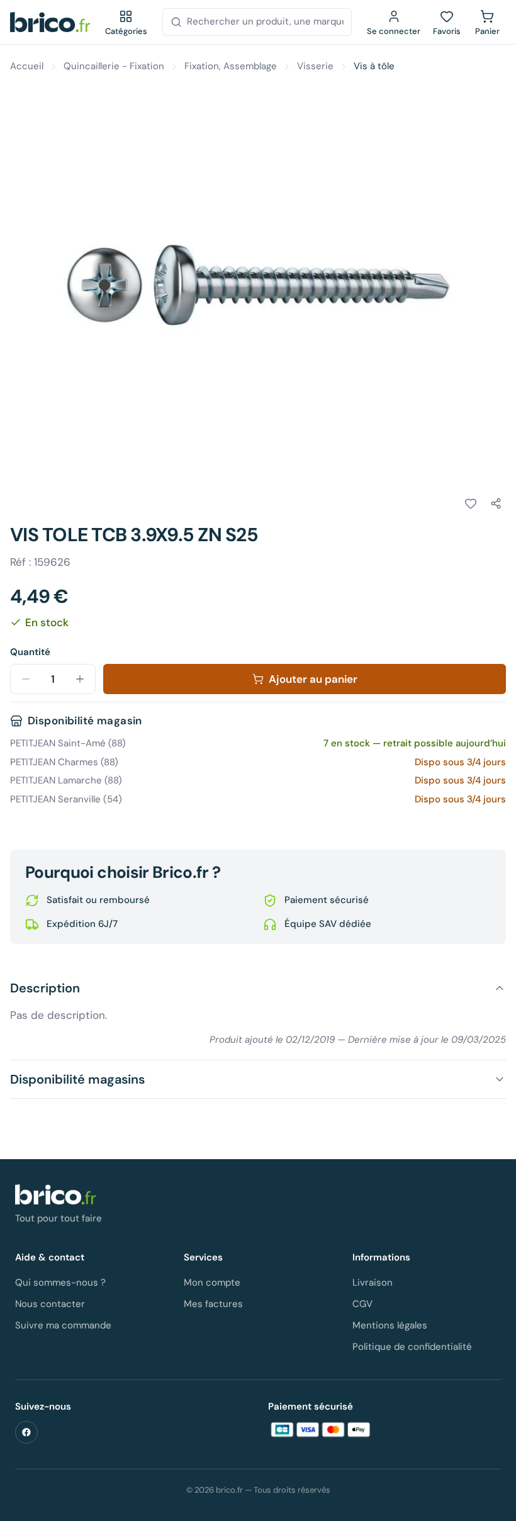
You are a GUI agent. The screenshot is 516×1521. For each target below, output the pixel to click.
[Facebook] (26, 1432)
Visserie (315, 66)
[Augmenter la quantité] (80, 679)
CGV (362, 1304)
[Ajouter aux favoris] (470, 503)
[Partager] (496, 503)
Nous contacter (50, 1304)
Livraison (372, 1282)
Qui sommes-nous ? (60, 1282)
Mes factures (213, 1304)
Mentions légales (389, 1325)
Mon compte (212, 1282)
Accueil (26, 66)
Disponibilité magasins (77, 1079)
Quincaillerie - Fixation (114, 66)
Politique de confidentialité (412, 1346)
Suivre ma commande (63, 1325)
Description (45, 988)
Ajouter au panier (313, 679)
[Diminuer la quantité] (26, 679)
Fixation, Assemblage (230, 66)
